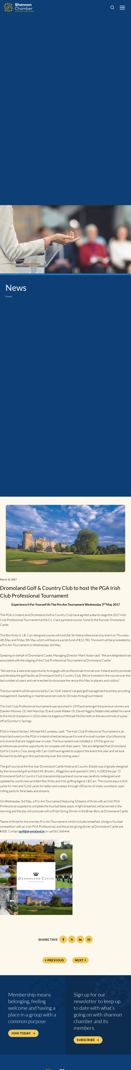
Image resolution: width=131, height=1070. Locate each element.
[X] (72, 939)
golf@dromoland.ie (32, 831)
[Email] (89, 939)
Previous (55, 960)
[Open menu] (122, 7)
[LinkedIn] (80, 939)
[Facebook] (63, 939)
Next (79, 960)
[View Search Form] (112, 7)
